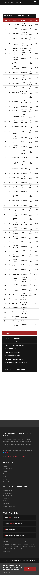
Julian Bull (15, 205)
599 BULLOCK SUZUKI (24, 311)
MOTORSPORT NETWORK (16, 456)
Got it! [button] (30, 569)
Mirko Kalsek (15, 126)
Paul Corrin (15, 152)
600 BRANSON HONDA (24, 116)
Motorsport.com (8, 490)
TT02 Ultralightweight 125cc (12, 352)
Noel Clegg (15, 182)
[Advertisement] (19, 393)
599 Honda (24, 196)
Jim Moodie (15, 33)
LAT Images (6, 503)
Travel (5, 474)
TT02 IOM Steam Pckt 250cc (12, 355)
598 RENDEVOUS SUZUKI (24, 77)
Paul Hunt (15, 307)
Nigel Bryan (15, 274)
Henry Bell (15, 251)
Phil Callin (15, 191)
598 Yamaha (24, 246)
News (5, 476)
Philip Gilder (15, 116)
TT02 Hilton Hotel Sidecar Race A (13, 359)
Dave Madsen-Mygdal (15, 131)
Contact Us (6, 482)
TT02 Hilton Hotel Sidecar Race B (13, 366)
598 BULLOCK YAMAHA (24, 152)
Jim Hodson (15, 110)
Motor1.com (7, 501)
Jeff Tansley (15, 321)
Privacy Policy (7, 479)
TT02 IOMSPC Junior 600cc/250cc (14, 345)
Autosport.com (7, 495)
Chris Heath (15, 72)
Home (5, 466)
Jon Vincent (15, 157)
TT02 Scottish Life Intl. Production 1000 (15, 362)
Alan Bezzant (15, 269)
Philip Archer (15, 294)
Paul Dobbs (15, 177)
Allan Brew (15, 168)
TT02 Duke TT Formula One (12, 338)
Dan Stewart (15, 97)
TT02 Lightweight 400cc (11, 341)
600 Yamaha (24, 146)
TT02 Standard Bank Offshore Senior (14, 369)
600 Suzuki (24, 29)
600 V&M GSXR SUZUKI (24, 279)
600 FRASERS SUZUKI (24, 162)
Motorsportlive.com (9, 506)
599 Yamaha (24, 191)
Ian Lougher (15, 24)
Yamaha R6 (24, 157)
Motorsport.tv (7, 493)
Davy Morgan (15, 83)
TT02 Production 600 (10, 348)
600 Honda (24, 58)
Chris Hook (15, 173)
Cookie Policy (24, 560)
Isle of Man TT (7, 468)
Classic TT (6, 471)
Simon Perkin (15, 200)
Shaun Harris (15, 38)
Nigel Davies (15, 92)
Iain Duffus (15, 303)
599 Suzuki (24, 142)
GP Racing (6, 498)
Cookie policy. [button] (7, 572)
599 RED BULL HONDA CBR (24, 43)
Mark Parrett (15, 101)
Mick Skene (15, 311)
